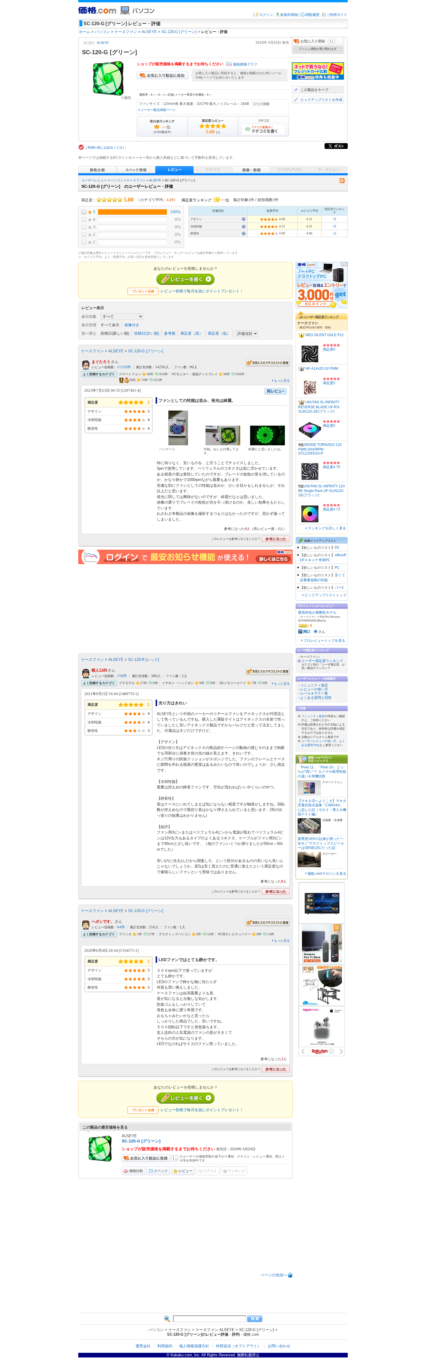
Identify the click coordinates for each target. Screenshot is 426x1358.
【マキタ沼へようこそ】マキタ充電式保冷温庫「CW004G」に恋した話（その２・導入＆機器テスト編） (322, 807)
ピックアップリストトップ (325, 595)
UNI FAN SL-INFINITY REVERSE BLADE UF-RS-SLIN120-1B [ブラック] (319, 407)
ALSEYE (103, 42)
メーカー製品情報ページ (158, 110)
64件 (121, 927)
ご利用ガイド (336, 15)
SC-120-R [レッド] (143, 659)
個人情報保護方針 (194, 1346)
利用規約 (164, 1346)
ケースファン (136, 180)
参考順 (169, 333)
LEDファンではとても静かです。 (189, 959)
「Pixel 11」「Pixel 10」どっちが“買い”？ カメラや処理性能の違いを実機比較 (322, 771)
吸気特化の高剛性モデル (317, 612)
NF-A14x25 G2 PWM (321, 369)
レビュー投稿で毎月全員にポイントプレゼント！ (202, 291)
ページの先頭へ (274, 1275)
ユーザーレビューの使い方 (318, 741)
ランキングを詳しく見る (327, 528)
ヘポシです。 (103, 921)
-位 (334, 218)
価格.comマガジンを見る (326, 874)
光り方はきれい (173, 703)
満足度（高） (191, 333)
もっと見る (282, 380)
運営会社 (143, 1346)
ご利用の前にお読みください (105, 147)
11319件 (124, 367)
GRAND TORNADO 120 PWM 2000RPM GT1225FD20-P (320, 449)
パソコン (116, 180)
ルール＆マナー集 (314, 693)
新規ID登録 (289, 15)
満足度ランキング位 (205, 199)
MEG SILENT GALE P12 (324, 335)
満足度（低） (219, 333)
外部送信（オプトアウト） (238, 1346)
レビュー (185, 1171)
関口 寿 (310, 632)
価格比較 (136, 1171)
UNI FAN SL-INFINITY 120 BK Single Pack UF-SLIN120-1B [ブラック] (321, 490)
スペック (161, 1171)
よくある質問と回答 (316, 698)
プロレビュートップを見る (324, 641)
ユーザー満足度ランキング (322, 661)
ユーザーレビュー (94, 180)
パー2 (339, 588)
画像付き (131, 325)
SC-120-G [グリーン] (145, 351)
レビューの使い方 (314, 689)
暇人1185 (99, 670)
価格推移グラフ (245, 64)
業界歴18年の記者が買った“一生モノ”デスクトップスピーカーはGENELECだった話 (321, 843)
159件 (122, 676)
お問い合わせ (279, 1346)
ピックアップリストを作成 (321, 100)
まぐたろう (101, 362)
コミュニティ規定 (314, 685)
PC (337, 548)
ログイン (266, 15)
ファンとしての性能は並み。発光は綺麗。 (197, 400)
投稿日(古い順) (146, 333)
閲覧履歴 (312, 15)
